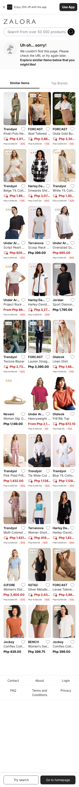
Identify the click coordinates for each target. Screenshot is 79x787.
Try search (21, 780)
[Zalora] (39, 21)
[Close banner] (4, 7)
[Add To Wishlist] (23, 129)
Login (66, 680)
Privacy (66, 690)
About (39, 680)
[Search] (71, 31)
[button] (39, 7)
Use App (68, 7)
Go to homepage (58, 780)
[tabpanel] (39, 376)
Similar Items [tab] (19, 83)
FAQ (13, 690)
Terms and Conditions (39, 693)
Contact (13, 680)
